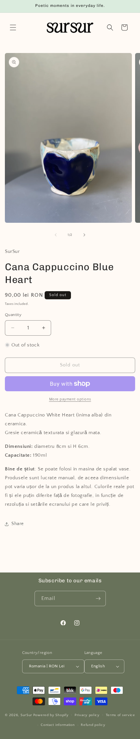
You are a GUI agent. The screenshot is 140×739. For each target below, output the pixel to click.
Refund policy (93, 725)
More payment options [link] (70, 399)
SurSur (26, 715)
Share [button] (17, 523)
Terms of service (120, 715)
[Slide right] (84, 235)
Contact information (58, 725)
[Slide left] (56, 235)
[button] (13, 27)
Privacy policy (87, 715)
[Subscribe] (98, 598)
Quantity (13, 314)
